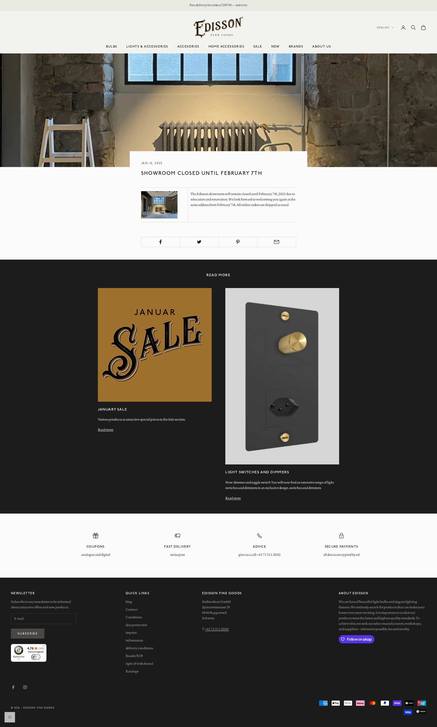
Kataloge (132, 671)
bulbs (111, 46)
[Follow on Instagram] (25, 687)
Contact (131, 609)
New (275, 46)
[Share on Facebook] (160, 242)
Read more (105, 429)
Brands (296, 46)
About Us (321, 46)
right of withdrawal (139, 663)
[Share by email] (276, 242)
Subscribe (28, 633)
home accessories (226, 46)
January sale (112, 409)
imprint (131, 632)
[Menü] (43, 646)
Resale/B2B (134, 656)
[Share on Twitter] (199, 242)
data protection (136, 625)
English (383, 27)
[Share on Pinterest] (238, 242)
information (134, 640)
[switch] (35, 657)
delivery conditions (139, 648)
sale (257, 46)
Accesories (188, 46)
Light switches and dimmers (257, 471)
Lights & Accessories (147, 46)
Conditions (134, 617)
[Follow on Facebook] (13, 687)
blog (129, 601)
